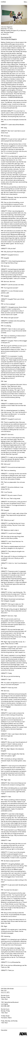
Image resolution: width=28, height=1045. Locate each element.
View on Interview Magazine (9, 39)
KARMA (3, 2)
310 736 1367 (5, 1006)
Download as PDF (6, 37)
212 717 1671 (5, 992)
